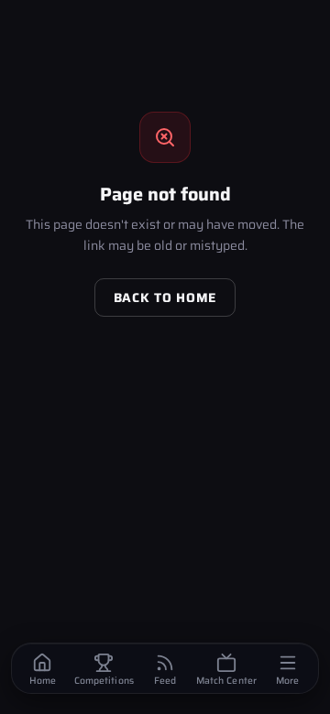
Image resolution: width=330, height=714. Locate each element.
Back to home (165, 297)
